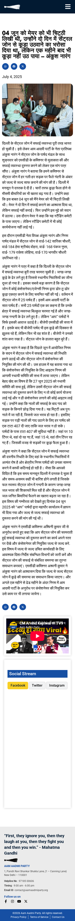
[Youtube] (19, 901)
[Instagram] (12, 901)
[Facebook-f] (6, 901)
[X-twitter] (26, 901)
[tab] (18, 685)
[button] (5, 66)
